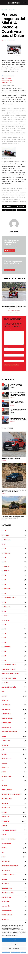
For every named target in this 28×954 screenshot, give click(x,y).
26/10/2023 (12, 414)
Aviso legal (23, 952)
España (4, 754)
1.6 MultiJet (6, 620)
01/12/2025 (12, 405)
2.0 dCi (4, 642)
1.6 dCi (4, 602)
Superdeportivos (8, 892)
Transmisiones (7, 910)
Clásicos (5, 700)
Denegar (14, 944)
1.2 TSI (4, 562)
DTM (3, 749)
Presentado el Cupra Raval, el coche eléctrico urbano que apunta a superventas (18, 394)
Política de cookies (6, 952)
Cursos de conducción (9, 732)
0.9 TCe (4, 530)
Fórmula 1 (5, 767)
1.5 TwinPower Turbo (9, 598)
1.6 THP (4, 633)
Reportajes (6, 870)
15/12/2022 (4, 460)
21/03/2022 (17, 310)
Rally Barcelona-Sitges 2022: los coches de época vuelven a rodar (14, 307)
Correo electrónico (9, 353)
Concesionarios (7, 718)
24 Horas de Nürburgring (10, 673)
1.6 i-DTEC (5, 615)
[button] (25, 922)
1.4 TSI (4, 580)
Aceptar (14, 940)
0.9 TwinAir (5, 535)
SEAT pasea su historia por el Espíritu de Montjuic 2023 (18, 419)
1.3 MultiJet (6, 566)
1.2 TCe (4, 557)
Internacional (7, 776)
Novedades (5, 816)
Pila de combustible (8, 839)
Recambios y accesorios (10, 866)
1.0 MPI (4, 544)
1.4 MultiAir (5, 571)
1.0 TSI (4, 548)
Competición (5, 9)
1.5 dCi (4, 584)
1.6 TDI (4, 629)
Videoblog (5, 919)
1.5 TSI (4, 593)
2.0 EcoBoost (6, 647)
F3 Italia (4, 763)
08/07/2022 (4, 519)
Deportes (5, 745)
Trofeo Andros (7, 915)
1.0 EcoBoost (6, 539)
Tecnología (5, 901)
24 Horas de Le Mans (8, 669)
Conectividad (6, 723)
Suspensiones (6, 897)
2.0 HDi (4, 651)
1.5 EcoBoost (6, 589)
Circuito (4, 696)
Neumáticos (6, 808)
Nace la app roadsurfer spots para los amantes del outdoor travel (13, 517)
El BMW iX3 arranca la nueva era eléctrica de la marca (17, 402)
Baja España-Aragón (9, 687)
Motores (5, 803)
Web (5, 358)
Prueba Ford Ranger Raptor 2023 (11, 458)
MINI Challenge (7, 799)
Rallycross (5, 861)
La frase (4, 785)
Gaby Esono (11, 310)
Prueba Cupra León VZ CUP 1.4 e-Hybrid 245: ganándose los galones (14, 490)
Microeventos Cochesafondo (12, 794)
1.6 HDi (4, 611)
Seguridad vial (7, 239)
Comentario (7, 329)
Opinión (4, 825)
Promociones (6, 843)
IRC (3, 781)
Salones (4, 879)
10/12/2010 (4, 40)
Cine (3, 691)
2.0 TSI (4, 660)
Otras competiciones (9, 830)
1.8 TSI (4, 638)
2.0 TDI (4, 656)
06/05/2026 (12, 389)
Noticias (18, 303)
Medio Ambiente (7, 790)
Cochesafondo (11, 40)
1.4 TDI (4, 575)
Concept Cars (6, 714)
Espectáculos (6, 758)
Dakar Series (6, 740)
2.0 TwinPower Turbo (9, 665)
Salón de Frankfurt (8, 875)
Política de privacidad (16, 952)
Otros (4, 834)
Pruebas (4, 848)
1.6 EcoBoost (6, 606)
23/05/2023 (12, 421)
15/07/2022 (4, 493)
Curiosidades (6, 727)
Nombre (6, 347)
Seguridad (5, 883)
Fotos (4, 772)
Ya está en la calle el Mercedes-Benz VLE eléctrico (16, 386)
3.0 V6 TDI (5, 682)
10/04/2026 (12, 397)
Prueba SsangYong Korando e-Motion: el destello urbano (18, 411)
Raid (14, 9)
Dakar (10, 9)
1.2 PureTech (6, 553)
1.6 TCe (4, 624)
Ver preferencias (14, 948)
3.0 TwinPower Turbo (9, 678)
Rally (5, 260)
